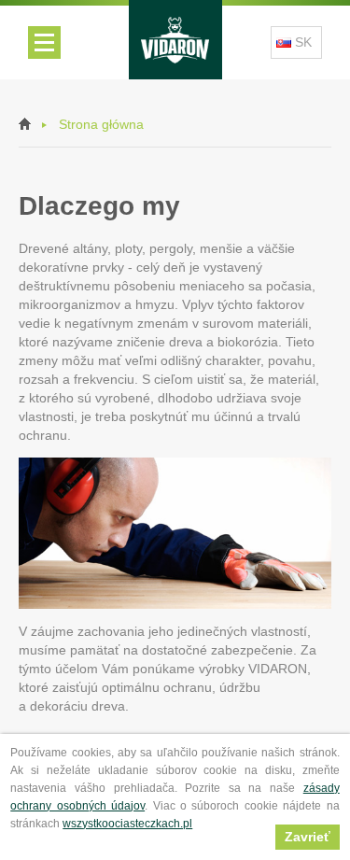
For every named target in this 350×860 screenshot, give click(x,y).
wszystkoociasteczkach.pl (127, 823)
